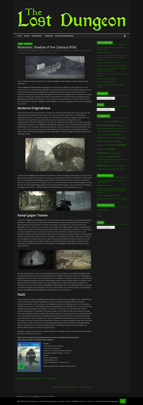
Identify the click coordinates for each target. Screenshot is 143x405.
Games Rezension (58, 50)
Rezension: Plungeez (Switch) (106, 82)
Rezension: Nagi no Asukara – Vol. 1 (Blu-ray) (35, 378)
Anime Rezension (106, 125)
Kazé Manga (117, 141)
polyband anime (109, 162)
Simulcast (99, 169)
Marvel (111, 153)
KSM (107, 145)
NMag (99, 213)
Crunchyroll (116, 131)
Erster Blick (104, 135)
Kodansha (101, 145)
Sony (89, 50)
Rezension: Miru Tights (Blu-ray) (107, 79)
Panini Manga (108, 159)
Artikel (26, 36)
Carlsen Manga (110, 128)
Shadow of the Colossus (80, 50)
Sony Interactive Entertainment (43, 53)
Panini (112, 156)
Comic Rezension (104, 131)
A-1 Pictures (100, 121)
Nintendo (117, 153)
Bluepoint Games (47, 50)
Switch (122, 169)
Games (20, 44)
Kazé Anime (107, 141)
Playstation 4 (66, 50)
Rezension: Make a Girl (104, 52)
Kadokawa (122, 138)
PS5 (116, 162)
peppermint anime (121, 159)
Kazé (99, 141)
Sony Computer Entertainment (26, 53)
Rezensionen (36, 36)
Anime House (122, 121)
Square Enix (107, 169)
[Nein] (141, 401)
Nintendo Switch (103, 157)
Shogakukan (114, 166)
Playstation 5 (101, 162)
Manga (123, 144)
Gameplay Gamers (102, 210)
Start (19, 36)
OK (123, 401)
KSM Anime (113, 145)
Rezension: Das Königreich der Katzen (109, 63)
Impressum (49, 36)
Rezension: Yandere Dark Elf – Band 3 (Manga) (111, 66)
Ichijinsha (109, 138)
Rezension (103, 165)
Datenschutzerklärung (64, 36)
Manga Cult (102, 149)
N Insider (99, 216)
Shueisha (121, 166)
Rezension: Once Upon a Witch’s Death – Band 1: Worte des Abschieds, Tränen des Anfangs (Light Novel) (111, 57)
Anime (114, 121)
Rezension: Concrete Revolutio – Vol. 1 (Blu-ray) (73, 387)
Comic (119, 128)
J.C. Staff (115, 138)
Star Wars (116, 169)
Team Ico (54, 53)
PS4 (72, 50)
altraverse (107, 121)
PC (115, 159)
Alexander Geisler (35, 50)
